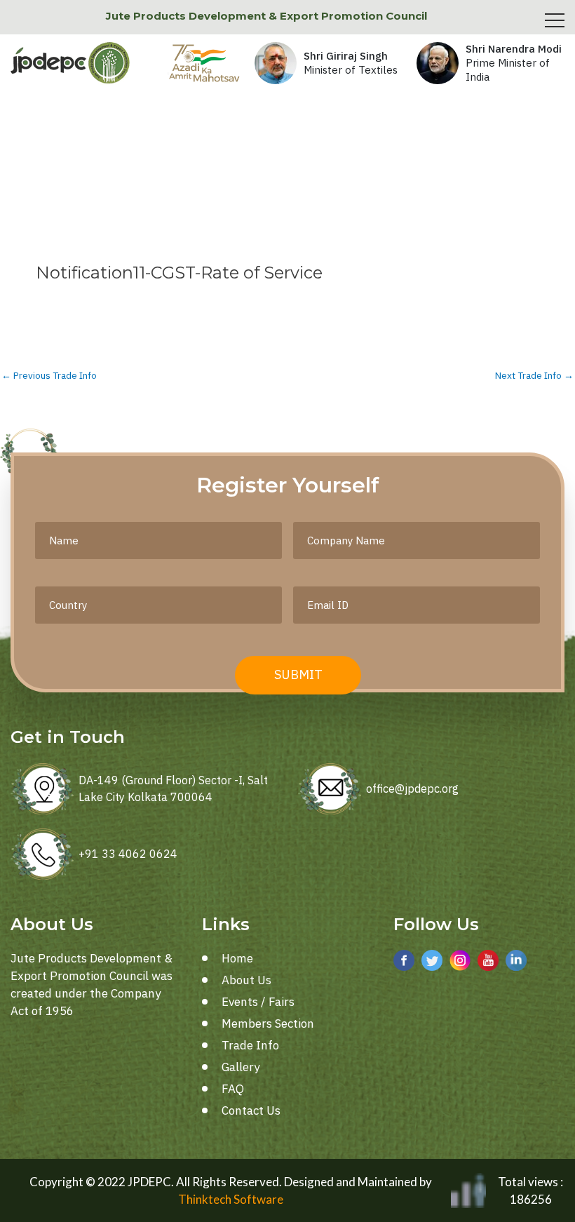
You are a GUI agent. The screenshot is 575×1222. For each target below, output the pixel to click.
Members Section (268, 1023)
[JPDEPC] (70, 63)
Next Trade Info (534, 376)
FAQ (233, 1088)
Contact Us (251, 1110)
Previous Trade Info (49, 376)
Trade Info (250, 1045)
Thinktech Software (230, 1199)
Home (237, 958)
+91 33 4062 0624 (128, 854)
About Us (246, 980)
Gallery (240, 1067)
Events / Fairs (258, 1001)
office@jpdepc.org (412, 788)
